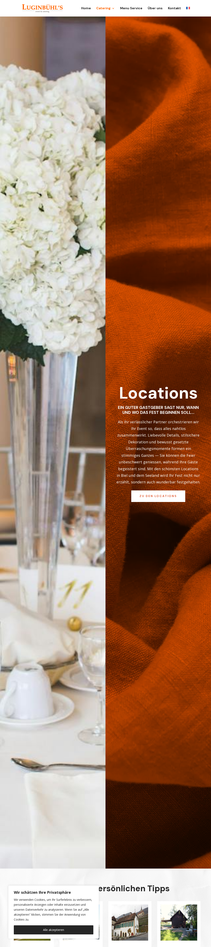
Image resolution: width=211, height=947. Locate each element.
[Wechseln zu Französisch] (188, 12)
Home (86, 8)
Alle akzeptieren (53, 930)
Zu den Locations (158, 496)
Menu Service (131, 8)
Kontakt (174, 8)
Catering (103, 8)
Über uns (155, 8)
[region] (53, 912)
